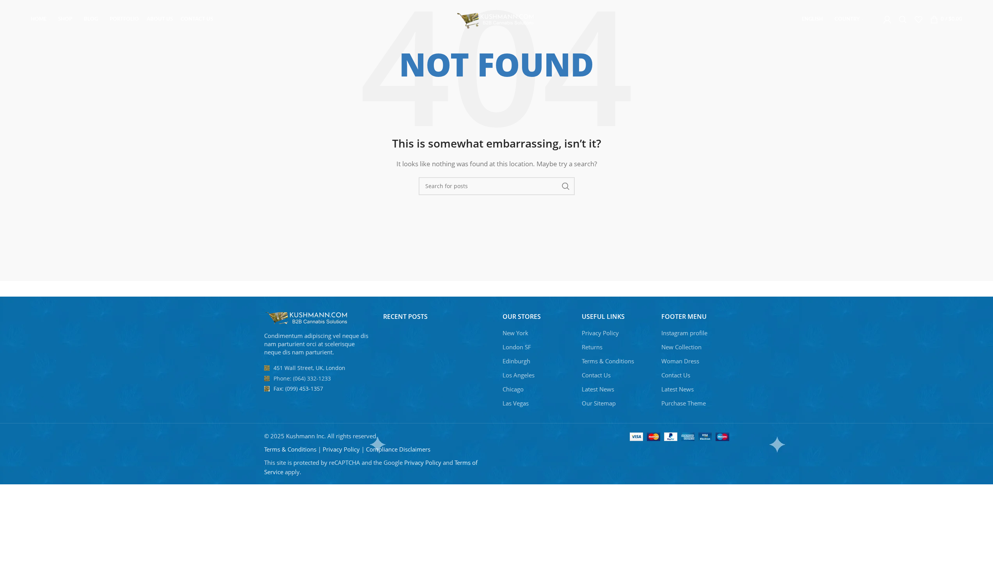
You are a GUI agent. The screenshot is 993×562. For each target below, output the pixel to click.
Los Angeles (519, 375)
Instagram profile (684, 333)
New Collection (681, 347)
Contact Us (596, 375)
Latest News (598, 389)
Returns (592, 347)
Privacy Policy (600, 333)
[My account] (887, 19)
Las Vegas (516, 403)
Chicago (513, 389)
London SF (517, 347)
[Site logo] (496, 19)
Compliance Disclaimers (398, 449)
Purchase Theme (683, 403)
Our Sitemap (599, 403)
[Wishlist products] (918, 19)
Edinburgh (516, 361)
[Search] (903, 19)
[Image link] (307, 317)
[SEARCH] (566, 186)
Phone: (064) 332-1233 (302, 378)
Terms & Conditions (608, 361)
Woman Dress (680, 361)
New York (515, 333)
